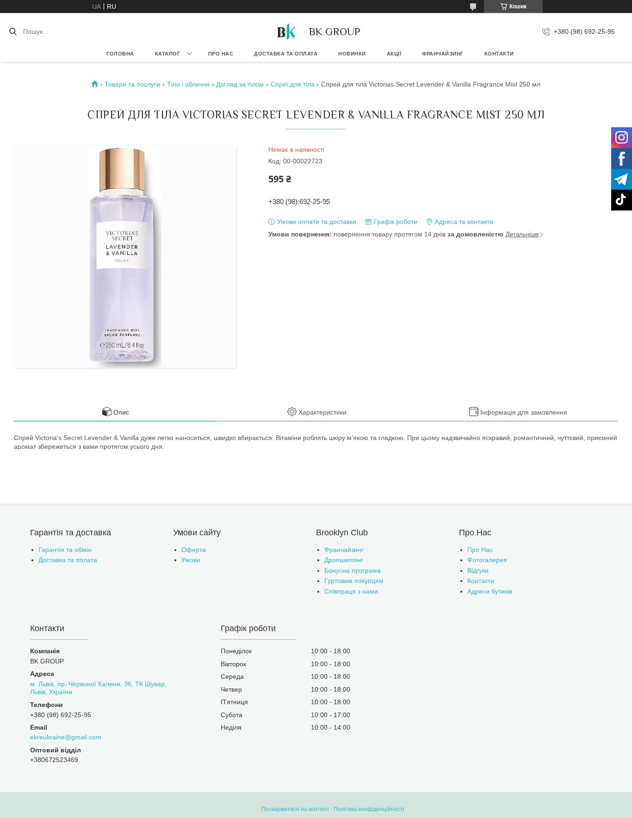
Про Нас (480, 549)
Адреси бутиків (489, 591)
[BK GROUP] (286, 31)
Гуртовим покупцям (354, 580)
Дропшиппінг (343, 560)
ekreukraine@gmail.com (65, 737)
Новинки (352, 53)
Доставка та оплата (285, 53)
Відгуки (478, 570)
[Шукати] (12, 31)
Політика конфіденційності (369, 809)
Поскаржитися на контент (295, 809)
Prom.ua (360, 801)
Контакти (499, 53)
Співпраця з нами (351, 591)
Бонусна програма (352, 570)
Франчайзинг (443, 53)
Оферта (193, 549)
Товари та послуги (132, 84)
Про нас (221, 53)
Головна (120, 53)
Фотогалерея (487, 560)
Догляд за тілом (240, 84)
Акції (394, 53)
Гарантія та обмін (65, 549)
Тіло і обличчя (188, 84)
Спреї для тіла (293, 84)
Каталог (167, 53)
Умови (190, 560)
